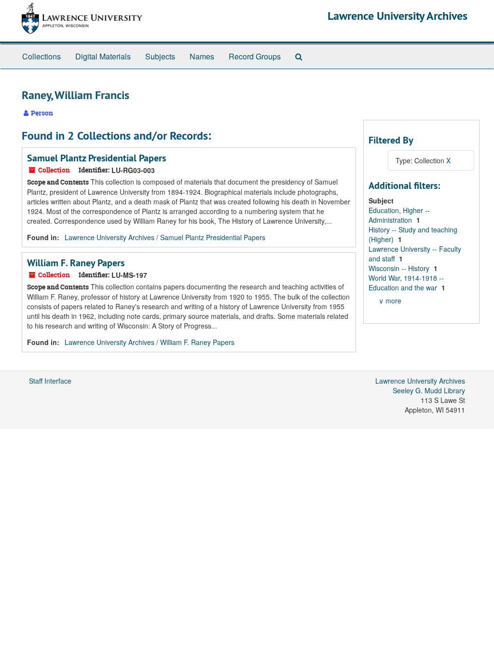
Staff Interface (50, 381)
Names (202, 56)
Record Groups (255, 56)
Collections (41, 56)
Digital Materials (103, 56)
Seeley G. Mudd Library (429, 390)
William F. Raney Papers (75, 263)
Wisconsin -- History (400, 268)
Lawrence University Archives (397, 15)
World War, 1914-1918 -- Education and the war (406, 282)
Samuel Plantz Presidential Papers (96, 158)
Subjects (160, 56)
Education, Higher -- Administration (399, 215)
